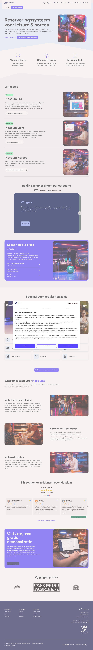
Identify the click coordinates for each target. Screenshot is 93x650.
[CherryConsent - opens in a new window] (72, 303)
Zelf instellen (46, 346)
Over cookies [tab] (46, 308)
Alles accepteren (67, 346)
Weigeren (25, 346)
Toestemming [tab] (24, 308)
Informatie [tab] (69, 308)
